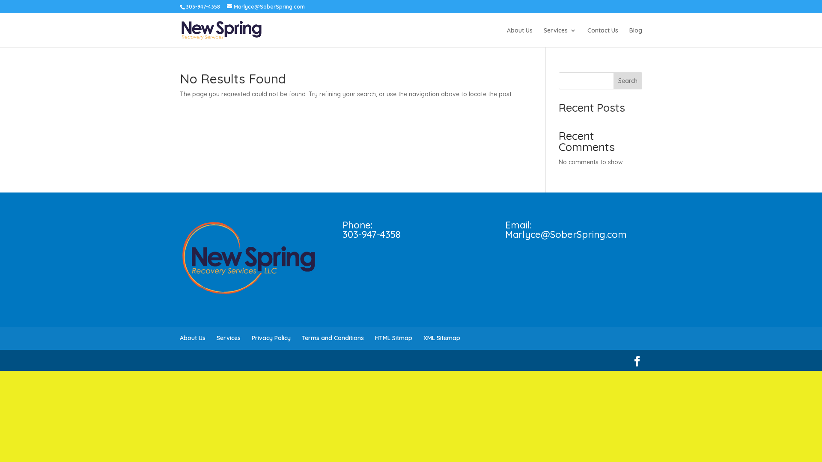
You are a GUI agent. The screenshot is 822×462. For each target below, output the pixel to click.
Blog (635, 30)
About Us (520, 30)
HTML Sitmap (393, 338)
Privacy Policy (271, 338)
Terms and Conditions (333, 338)
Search (627, 81)
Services (556, 30)
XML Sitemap (441, 338)
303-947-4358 (371, 234)
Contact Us (602, 30)
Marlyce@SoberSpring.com (566, 234)
